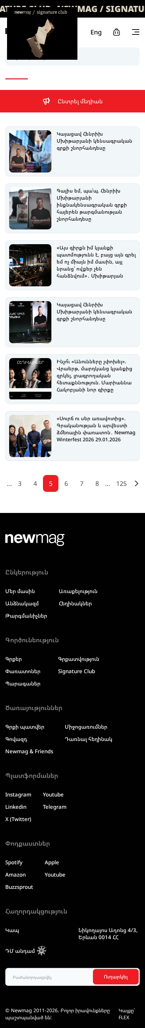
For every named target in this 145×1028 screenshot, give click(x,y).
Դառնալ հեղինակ (88, 738)
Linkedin (15, 806)
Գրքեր (13, 658)
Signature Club (76, 671)
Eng (96, 32)
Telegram (55, 806)
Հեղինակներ (75, 603)
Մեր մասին (20, 590)
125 (121, 483)
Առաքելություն (78, 590)
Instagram (18, 794)
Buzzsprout (19, 886)
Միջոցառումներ (86, 726)
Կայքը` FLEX (127, 1014)
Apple (52, 862)
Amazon (15, 874)
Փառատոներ (22, 671)
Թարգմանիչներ (26, 615)
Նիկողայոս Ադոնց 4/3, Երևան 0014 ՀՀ (108, 933)
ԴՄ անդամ (20, 950)
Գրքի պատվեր (24, 726)
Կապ (12, 929)
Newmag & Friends (29, 751)
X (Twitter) (18, 818)
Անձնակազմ (22, 603)
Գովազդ (16, 738)
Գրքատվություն (78, 658)
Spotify (14, 862)
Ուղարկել (116, 976)
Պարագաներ (22, 683)
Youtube (53, 794)
